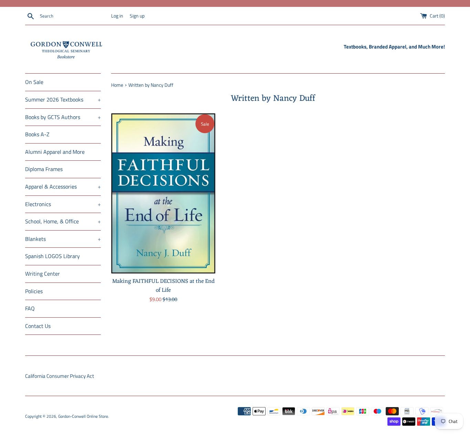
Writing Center (42, 273)
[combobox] (74, 16)
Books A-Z (37, 134)
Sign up (137, 15)
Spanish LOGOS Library (52, 256)
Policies (34, 291)
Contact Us (38, 326)
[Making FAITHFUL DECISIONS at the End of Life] (163, 193)
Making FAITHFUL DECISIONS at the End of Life (163, 285)
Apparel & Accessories (63, 186)
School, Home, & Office (63, 221)
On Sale (34, 82)
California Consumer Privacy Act (59, 376)
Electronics (63, 204)
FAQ (30, 308)
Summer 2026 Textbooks (63, 99)
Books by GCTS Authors (63, 117)
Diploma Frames (44, 169)
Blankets (63, 239)
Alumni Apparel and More (55, 152)
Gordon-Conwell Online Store (83, 416)
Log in (117, 15)
